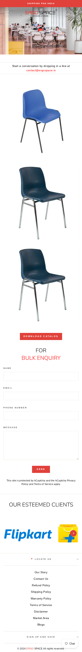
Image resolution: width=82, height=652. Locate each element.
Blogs (41, 624)
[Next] (73, 533)
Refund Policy (41, 585)
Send (41, 469)
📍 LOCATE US (41, 559)
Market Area (41, 618)
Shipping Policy (41, 591)
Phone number (15, 408)
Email (8, 388)
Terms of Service (43, 484)
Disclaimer (41, 611)
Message (10, 427)
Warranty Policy (41, 598)
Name (7, 368)
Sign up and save (41, 637)
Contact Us (41, 578)
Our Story (41, 572)
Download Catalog (41, 336)
